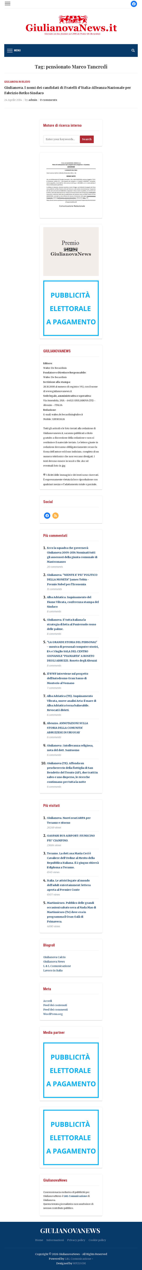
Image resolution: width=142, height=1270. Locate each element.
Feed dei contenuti (55, 1005)
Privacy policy (76, 1240)
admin (32, 100)
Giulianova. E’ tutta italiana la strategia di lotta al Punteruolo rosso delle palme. (71, 624)
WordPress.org (53, 1014)
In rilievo (24, 81)
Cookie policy (97, 1240)
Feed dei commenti (55, 1009)
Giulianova (11, 81)
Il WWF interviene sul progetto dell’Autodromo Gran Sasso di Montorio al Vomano (67, 678)
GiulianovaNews (70, 1230)
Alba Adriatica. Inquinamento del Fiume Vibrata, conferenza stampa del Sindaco (73, 602)
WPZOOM (79, 1263)
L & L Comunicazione (57, 966)
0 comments (48, 100)
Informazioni (55, 1240)
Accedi (47, 1001)
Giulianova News (54, 961)
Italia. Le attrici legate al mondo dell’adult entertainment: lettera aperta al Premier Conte (69, 885)
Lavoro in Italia (52, 970)
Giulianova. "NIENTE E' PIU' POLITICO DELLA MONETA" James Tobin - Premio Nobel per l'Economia (72, 579)
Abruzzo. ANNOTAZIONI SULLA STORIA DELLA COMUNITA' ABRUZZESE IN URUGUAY (67, 728)
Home (39, 1240)
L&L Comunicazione (75, 1196)
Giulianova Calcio (54, 957)
